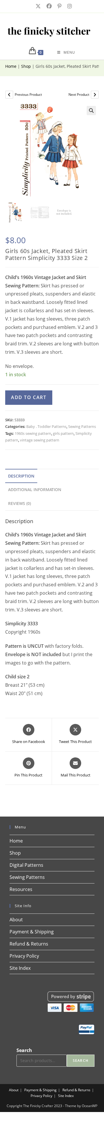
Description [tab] (21, 476)
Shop (26, 66)
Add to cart (29, 397)
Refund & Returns (29, 944)
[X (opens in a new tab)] (37, 6)
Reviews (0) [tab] (19, 503)
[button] (91, 110)
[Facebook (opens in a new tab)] (48, 6)
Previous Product (28, 94)
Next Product (78, 94)
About (16, 919)
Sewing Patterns (82, 426)
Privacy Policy (24, 956)
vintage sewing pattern (39, 440)
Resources (21, 889)
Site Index (20, 968)
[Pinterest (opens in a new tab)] (59, 6)
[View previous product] (9, 95)
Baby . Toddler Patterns (46, 426)
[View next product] (95, 95)
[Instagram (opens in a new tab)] (68, 6)
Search (24, 1050)
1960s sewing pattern (33, 433)
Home (10, 66)
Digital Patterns (26, 865)
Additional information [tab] (34, 489)
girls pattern (63, 433)
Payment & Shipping (32, 932)
